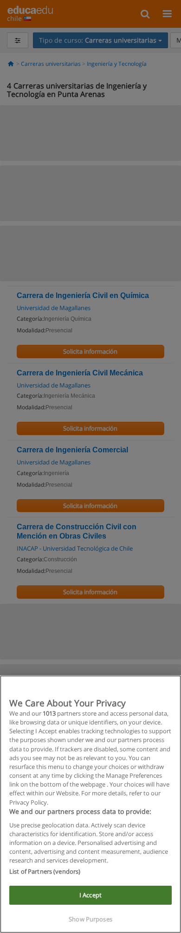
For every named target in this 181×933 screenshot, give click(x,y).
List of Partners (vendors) (44, 871)
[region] (90, 804)
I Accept (90, 895)
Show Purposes (90, 919)
